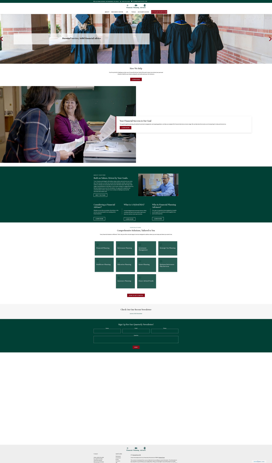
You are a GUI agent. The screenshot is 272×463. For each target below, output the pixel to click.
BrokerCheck (162, 457)
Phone (164, 328)
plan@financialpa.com (140, 1)
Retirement (118, 456)
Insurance (118, 461)
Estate (117, 459)
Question (136, 335)
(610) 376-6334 (126, 1)
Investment (118, 457)
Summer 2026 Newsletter (136, 313)
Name (107, 328)
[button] (107, 12)
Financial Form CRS (136, 455)
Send (136, 347)
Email (136, 328)
